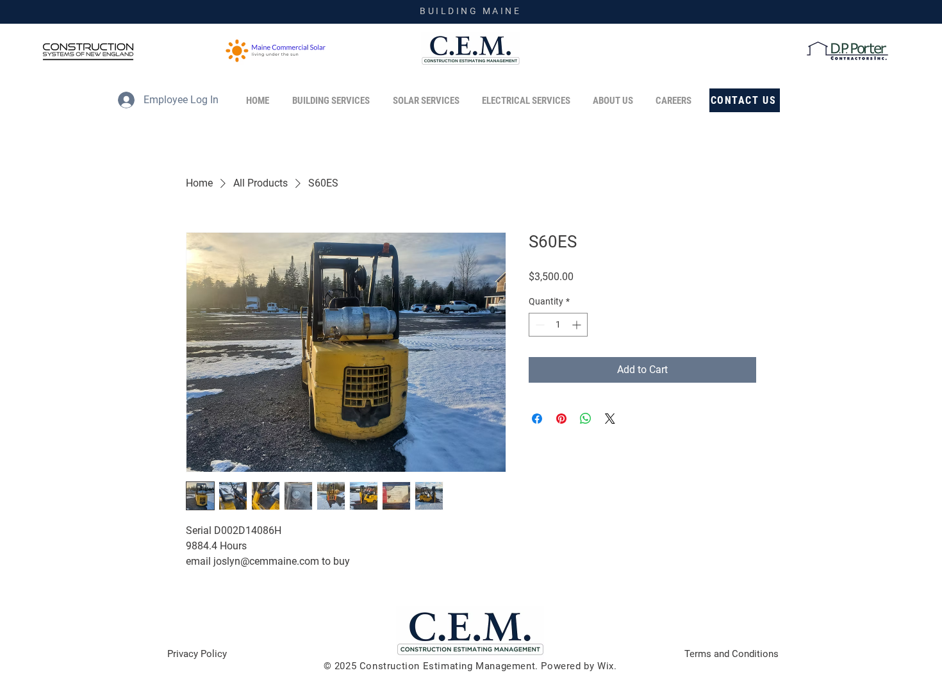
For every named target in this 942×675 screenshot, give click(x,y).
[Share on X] (610, 418)
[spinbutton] (558, 324)
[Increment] (578, 324)
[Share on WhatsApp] (585, 418)
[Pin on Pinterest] (561, 418)
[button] (614, 100)
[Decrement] (539, 324)
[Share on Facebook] (537, 418)
